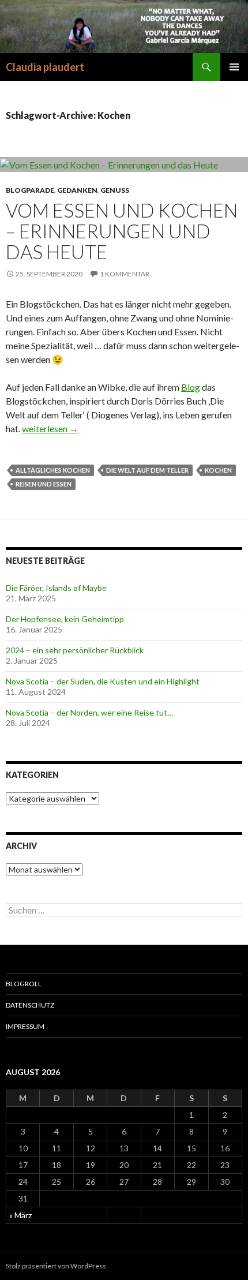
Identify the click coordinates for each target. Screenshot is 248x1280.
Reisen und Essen (44, 484)
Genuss (114, 190)
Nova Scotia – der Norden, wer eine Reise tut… (89, 712)
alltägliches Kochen (53, 470)
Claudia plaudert (45, 67)
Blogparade (30, 190)
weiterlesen (50, 428)
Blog (190, 386)
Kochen (218, 470)
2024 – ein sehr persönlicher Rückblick (75, 650)
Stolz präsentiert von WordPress (56, 1266)
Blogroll (24, 983)
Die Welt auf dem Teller (147, 470)
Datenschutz (30, 1005)
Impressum (25, 1026)
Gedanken (77, 190)
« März (20, 1215)
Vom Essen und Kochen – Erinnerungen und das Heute (122, 231)
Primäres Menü (234, 67)
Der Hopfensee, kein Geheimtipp (65, 619)
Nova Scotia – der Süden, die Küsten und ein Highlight (103, 681)
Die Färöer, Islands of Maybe (56, 588)
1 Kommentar (124, 274)
